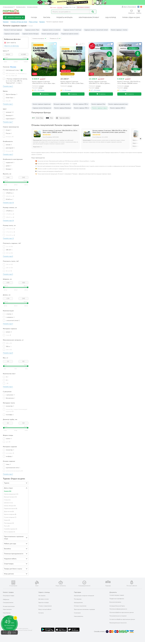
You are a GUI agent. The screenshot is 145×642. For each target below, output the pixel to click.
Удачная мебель (64, 118)
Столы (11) (7, 500)
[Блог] (37, 582)
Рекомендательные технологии (118, 623)
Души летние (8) (9, 511)
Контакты (41, 613)
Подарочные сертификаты (116, 598)
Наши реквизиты (78, 616)
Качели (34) (7, 491)
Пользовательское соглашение (117, 616)
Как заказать (41, 595)
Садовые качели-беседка (30, 34)
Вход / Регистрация (130, 7)
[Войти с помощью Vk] (138, 7)
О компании (77, 613)
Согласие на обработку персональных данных (122, 619)
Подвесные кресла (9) (10, 508)
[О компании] (13, 582)
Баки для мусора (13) (10, 497)
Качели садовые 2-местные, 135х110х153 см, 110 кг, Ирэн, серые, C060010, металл (60, 131)
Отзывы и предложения (45, 606)
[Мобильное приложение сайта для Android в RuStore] (73, 630)
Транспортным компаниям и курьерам (84, 609)
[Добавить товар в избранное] (55, 44)
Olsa (51, 118)
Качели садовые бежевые (62, 108)
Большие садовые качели (62, 104)
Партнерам (77, 592)
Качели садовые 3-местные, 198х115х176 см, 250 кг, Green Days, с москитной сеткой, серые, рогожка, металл (110, 131)
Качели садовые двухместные (118, 104)
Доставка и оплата (83, 7)
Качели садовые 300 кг (80, 104)
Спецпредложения (8, 602)
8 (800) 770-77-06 (69, 7)
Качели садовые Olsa (98, 104)
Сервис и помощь (44, 592)
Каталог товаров (8, 592)
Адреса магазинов (8, 7)
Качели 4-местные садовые (13, 30)
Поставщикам (77, 599)
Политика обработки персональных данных (121, 612)
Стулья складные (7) (10, 517)
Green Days (39, 118)
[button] (14, 17)
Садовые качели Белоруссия (42, 108)
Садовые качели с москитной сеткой (96, 30)
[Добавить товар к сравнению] (52, 44)
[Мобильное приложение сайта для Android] (47, 630)
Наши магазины (7, 609)
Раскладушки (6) (9, 523)
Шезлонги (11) (8, 503)
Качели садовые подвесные (42, 104)
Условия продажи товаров (116, 595)
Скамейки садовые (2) (10, 529)
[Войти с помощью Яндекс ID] (141, 7)
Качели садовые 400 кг (117, 108)
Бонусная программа (115, 602)
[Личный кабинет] (131, 582)
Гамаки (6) (7, 520)
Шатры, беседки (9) (10, 506)
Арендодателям (78, 602)
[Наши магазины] (60, 582)
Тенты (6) (7, 526)
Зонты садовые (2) (9, 532)
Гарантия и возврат (43, 602)
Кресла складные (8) (10, 514)
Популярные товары (8, 595)
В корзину (45, 94)
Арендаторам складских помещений (84, 595)
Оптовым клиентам (32, 7)
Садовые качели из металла (51, 30)
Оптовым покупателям (80, 606)
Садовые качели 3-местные (72, 30)
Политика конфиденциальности (118, 609)
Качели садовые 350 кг (81, 108)
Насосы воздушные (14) (11, 494)
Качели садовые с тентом (119, 30)
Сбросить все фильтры (11, 46)
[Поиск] (92, 12)
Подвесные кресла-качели (69, 34)
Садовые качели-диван (11, 34)
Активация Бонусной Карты (117, 606)
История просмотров (8, 606)
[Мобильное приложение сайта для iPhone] (61, 630)
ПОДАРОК (9, 632)
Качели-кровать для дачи (50, 34)
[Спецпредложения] (84, 582)
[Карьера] (108, 582)
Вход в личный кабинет (44, 609)
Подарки (5, 616)
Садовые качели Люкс (32, 30)
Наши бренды (7, 613)
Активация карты (21, 7)
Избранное (6, 599)
